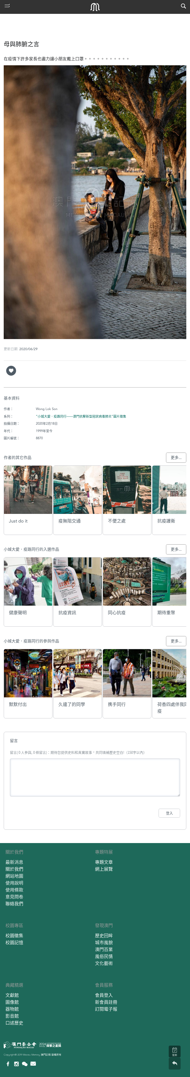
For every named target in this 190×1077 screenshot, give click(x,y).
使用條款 (14, 890)
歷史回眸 (104, 935)
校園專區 (14, 925)
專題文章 (104, 862)
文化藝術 (104, 963)
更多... (176, 457)
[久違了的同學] (77, 673)
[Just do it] (28, 490)
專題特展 (104, 852)
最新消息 (14, 862)
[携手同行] (127, 673)
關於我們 (14, 852)
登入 (169, 813)
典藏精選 (14, 985)
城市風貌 (104, 942)
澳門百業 (104, 949)
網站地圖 (14, 876)
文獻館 (12, 995)
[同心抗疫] (127, 581)
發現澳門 (104, 925)
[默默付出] (28, 673)
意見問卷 (14, 896)
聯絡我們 (14, 903)
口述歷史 (14, 1023)
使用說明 (14, 883)
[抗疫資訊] (77, 581)
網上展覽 (104, 869)
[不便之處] (127, 490)
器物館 (12, 1009)
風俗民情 (104, 956)
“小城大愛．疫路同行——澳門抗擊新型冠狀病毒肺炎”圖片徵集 (81, 416)
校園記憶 (14, 942)
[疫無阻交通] (77, 490)
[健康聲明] (28, 581)
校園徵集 (14, 935)
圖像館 (12, 1002)
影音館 (12, 1016)
